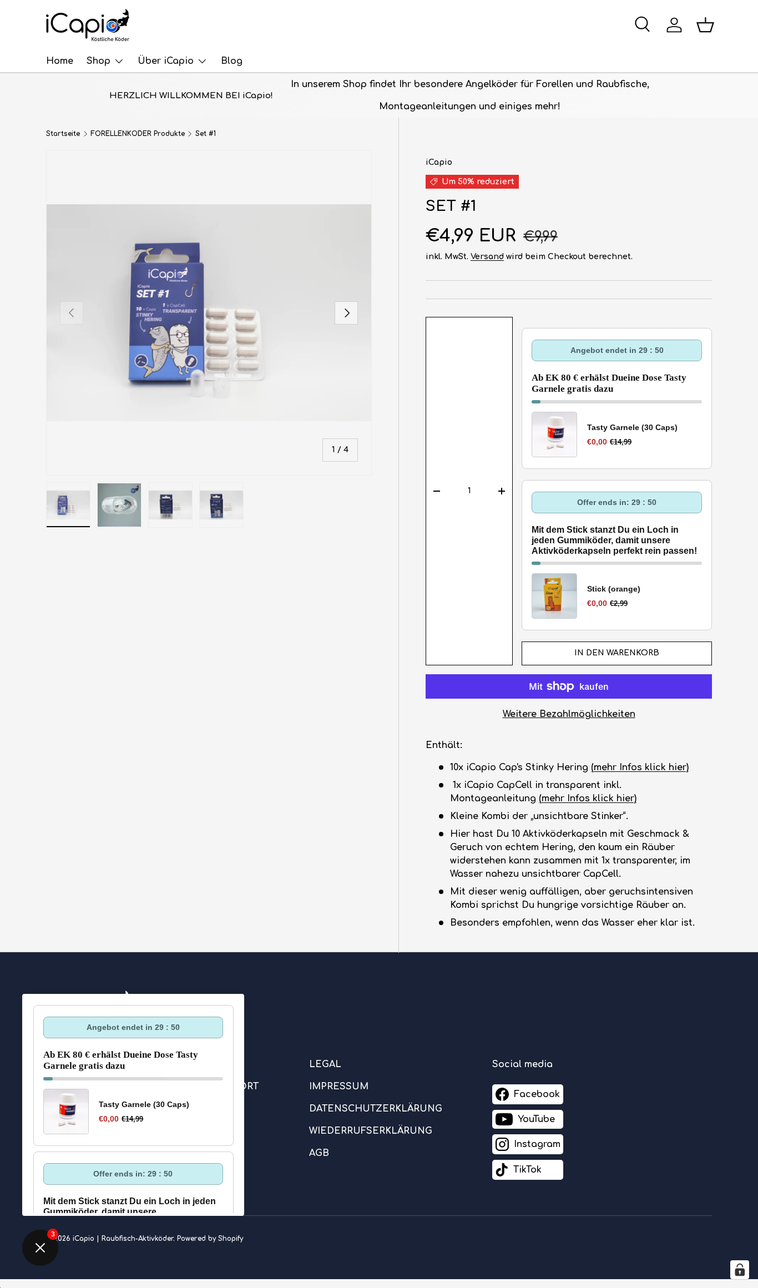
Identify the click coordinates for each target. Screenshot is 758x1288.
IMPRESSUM (338, 1087)
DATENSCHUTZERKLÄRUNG (375, 1109)
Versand (487, 256)
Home (59, 61)
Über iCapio (166, 61)
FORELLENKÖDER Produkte (137, 133)
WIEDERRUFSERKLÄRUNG (370, 1131)
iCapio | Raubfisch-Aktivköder (123, 1238)
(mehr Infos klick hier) (640, 767)
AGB (319, 1153)
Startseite (63, 133)
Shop (98, 61)
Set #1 (205, 133)
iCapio (439, 162)
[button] (705, 25)
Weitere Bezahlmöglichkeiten (569, 714)
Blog (231, 61)
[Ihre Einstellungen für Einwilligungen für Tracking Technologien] (739, 1269)
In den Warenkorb (616, 653)
